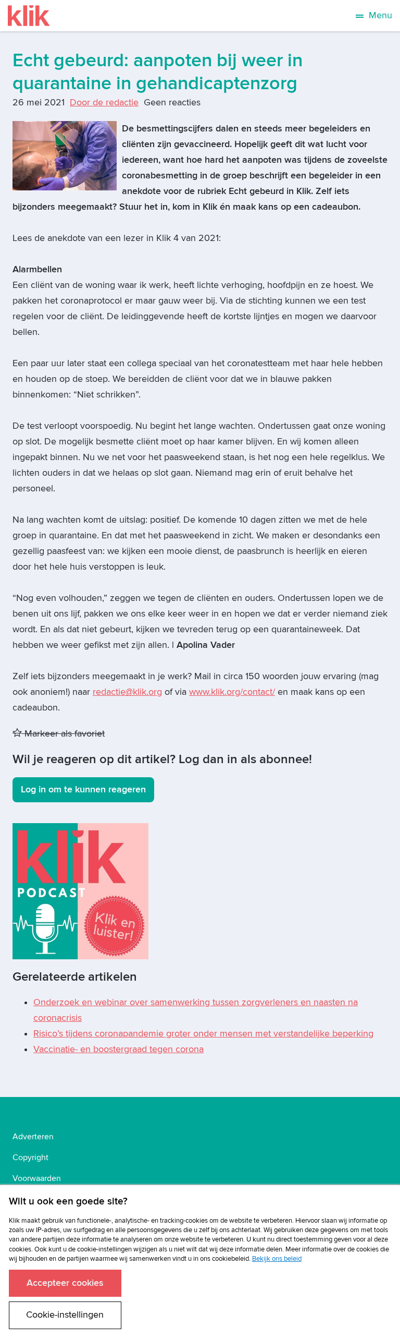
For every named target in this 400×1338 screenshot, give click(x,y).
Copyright (30, 1157)
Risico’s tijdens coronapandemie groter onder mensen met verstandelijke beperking (203, 1033)
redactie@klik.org (127, 691)
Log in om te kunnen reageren (83, 789)
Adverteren (33, 1136)
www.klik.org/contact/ (232, 691)
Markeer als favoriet (63, 733)
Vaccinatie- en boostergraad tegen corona (118, 1049)
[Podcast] (80, 890)
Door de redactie (104, 102)
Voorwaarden (36, 1178)
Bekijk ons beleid (277, 1259)
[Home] (29, 15)
